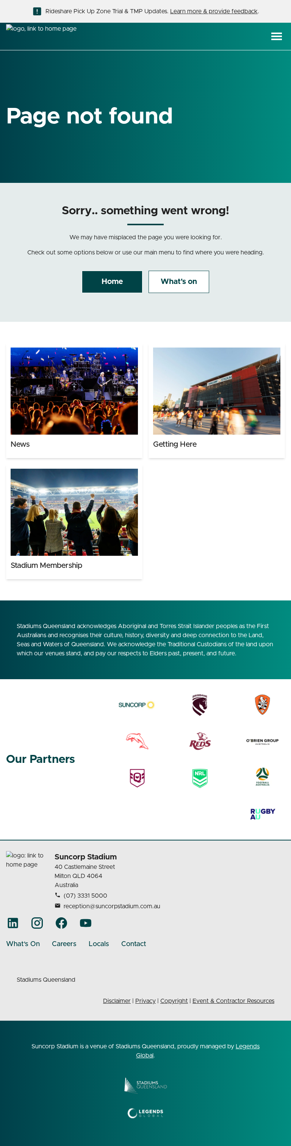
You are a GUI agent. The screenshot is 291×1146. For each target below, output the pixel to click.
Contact (133, 944)
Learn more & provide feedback (214, 11)
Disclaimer (117, 1001)
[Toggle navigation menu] (276, 36)
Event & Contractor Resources (233, 1001)
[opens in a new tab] (137, 705)
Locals (99, 944)
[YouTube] (85, 923)
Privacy (145, 1001)
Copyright (174, 1001)
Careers (64, 944)
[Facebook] (61, 923)
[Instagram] (37, 923)
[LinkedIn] (13, 923)
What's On (23, 944)
